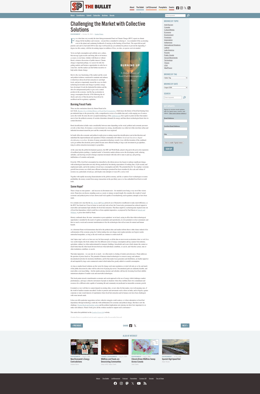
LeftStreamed (151, 7)
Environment (75, 34)
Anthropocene (116, 116)
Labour (166, 48)
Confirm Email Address (172, 126)
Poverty (167, 53)
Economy (167, 32)
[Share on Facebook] (130, 326)
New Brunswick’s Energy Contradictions (80, 360)
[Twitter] (185, 8)
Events (171, 7)
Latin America (169, 50)
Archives (105, 15)
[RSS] (189, 8)
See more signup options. (178, 113)
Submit (89, 15)
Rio (92, 203)
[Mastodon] (127, 383)
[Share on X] (135, 326)
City (168, 134)
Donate (112, 15)
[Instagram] (181, 8)
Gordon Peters (99, 34)
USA (166, 65)
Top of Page (160, 378)
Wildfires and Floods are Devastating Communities (111, 360)
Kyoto (96, 203)
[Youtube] (139, 383)
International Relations (172, 45)
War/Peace (168, 68)
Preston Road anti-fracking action (88, 305)
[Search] (188, 15)
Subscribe (96, 15)
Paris (102, 203)
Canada (167, 27)
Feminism (167, 37)
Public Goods (169, 55)
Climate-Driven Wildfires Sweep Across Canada (143, 360)
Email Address (169, 118)
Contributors (80, 15)
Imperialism (168, 40)
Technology (168, 60)
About (132, 7)
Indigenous (168, 42)
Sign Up (169, 149)
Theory (166, 63)
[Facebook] (177, 8)
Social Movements (171, 58)
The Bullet (140, 7)
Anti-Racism (168, 25)
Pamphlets (163, 7)
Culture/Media (169, 30)
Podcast (125, 378)
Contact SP (143, 378)
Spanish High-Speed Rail (171, 359)
